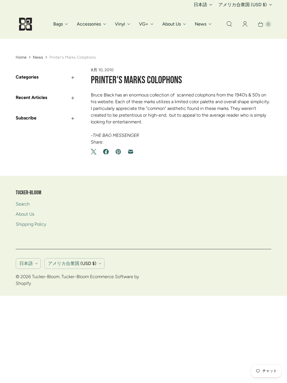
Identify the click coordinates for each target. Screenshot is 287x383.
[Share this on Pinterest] (118, 152)
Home (21, 57)
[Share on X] (95, 152)
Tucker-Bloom (45, 276)
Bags (58, 24)
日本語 (200, 4)
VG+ (143, 24)
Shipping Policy (31, 224)
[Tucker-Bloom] (25, 24)
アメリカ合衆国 (242, 4)
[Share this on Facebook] (106, 152)
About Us (171, 24)
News (200, 24)
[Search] (229, 24)
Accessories (89, 24)
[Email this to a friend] (130, 152)
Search (23, 204)
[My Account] (245, 24)
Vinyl (120, 24)
